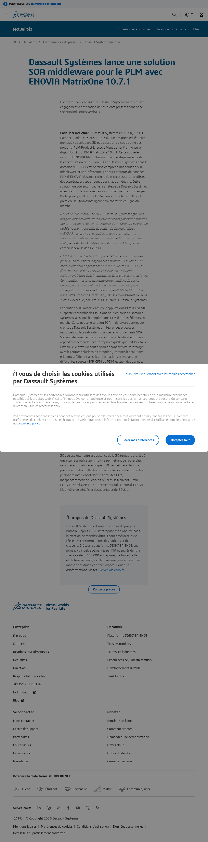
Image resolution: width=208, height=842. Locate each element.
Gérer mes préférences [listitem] (138, 440)
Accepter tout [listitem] (180, 440)
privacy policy (30, 423)
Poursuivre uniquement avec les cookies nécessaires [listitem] (159, 374)
